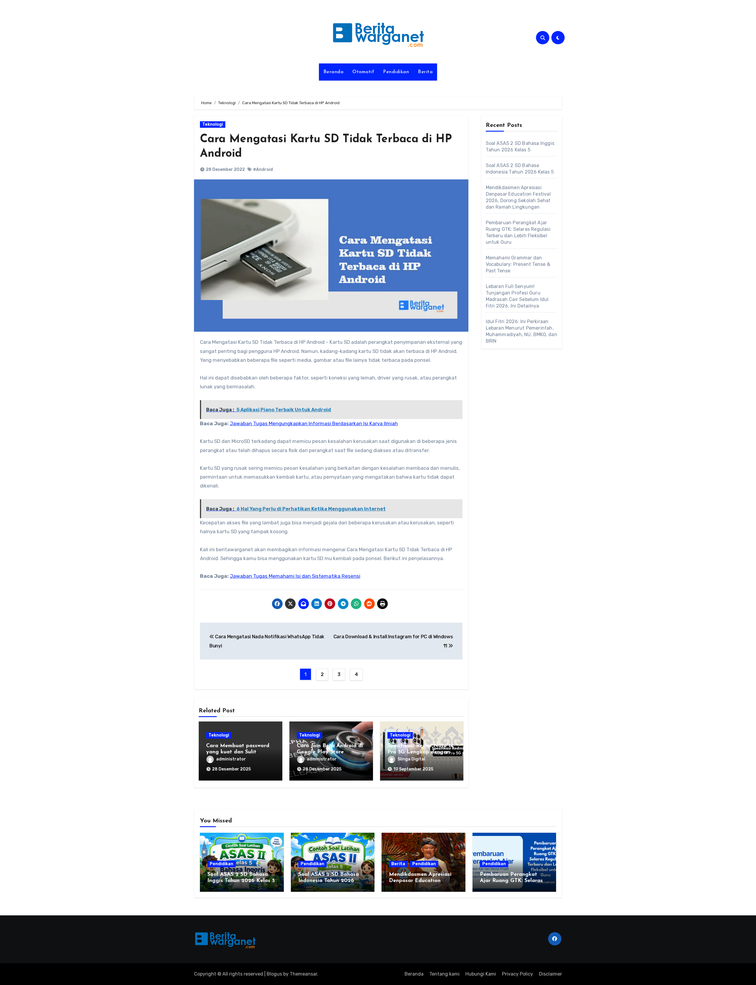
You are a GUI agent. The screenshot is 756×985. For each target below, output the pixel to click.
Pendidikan (396, 72)
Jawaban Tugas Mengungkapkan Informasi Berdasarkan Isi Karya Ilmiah (314, 423)
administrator (231, 759)
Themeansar (303, 974)
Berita (425, 72)
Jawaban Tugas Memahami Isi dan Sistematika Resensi (295, 576)
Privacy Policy (517, 974)
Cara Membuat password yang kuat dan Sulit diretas (237, 752)
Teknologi (212, 124)
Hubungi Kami (480, 974)
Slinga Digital (411, 759)
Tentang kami (444, 974)
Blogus (274, 974)
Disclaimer (550, 974)
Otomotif (363, 72)
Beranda (333, 72)
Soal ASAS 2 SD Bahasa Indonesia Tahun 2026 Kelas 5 (328, 881)
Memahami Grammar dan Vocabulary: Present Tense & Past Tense (518, 264)
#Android (263, 169)
